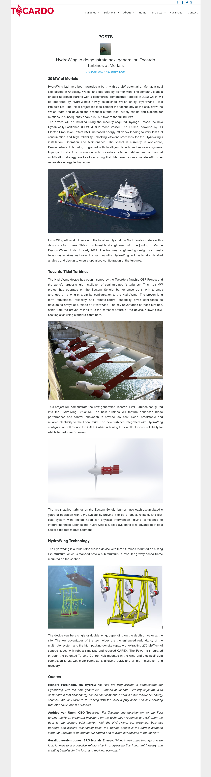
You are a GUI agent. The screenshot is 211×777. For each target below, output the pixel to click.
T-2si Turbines (138, 406)
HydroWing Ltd (58, 86)
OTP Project (148, 279)
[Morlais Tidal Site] (105, 49)
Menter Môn (124, 91)
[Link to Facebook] (182, 2)
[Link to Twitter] (187, 2)
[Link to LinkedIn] (178, 2)
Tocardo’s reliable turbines (121, 152)
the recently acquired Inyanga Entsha (123, 122)
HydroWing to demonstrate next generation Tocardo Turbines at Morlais (105, 62)
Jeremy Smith (118, 71)
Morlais (148, 86)
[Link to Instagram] (191, 2)
